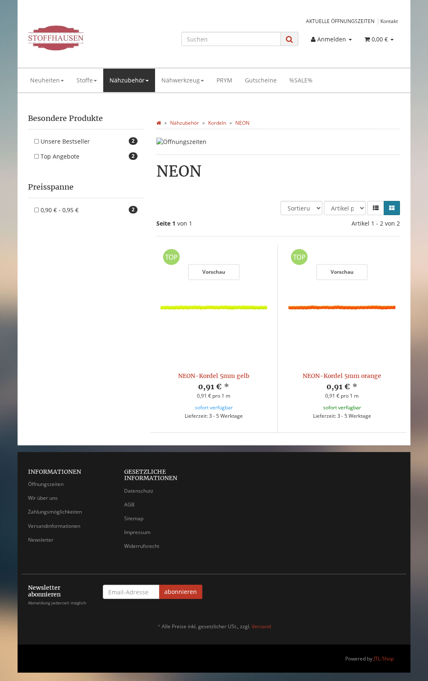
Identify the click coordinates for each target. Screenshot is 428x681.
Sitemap (133, 518)
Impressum (137, 532)
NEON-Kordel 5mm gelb (213, 376)
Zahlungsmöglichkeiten (55, 511)
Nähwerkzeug (180, 80)
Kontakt (389, 21)
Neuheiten (45, 80)
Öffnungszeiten (46, 484)
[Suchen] (289, 39)
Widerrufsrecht (141, 546)
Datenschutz (138, 490)
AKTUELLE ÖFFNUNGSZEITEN (340, 21)
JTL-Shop (384, 658)
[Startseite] (158, 122)
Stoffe (84, 80)
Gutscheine (261, 80)
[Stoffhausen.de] (86, 38)
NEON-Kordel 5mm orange (342, 376)
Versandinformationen (54, 525)
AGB (129, 504)
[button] (375, 208)
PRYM (224, 80)
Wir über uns (43, 497)
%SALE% (301, 80)
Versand (261, 626)
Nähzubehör (127, 80)
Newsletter (41, 539)
